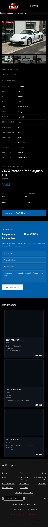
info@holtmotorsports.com (23, 504)
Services (42, 473)
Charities (42, 483)
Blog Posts (13, 520)
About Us (24, 473)
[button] (33, 6)
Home (4, 473)
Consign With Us (40, 478)
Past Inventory (8, 483)
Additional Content (31, 520)
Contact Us (24, 483)
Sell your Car (7, 488)
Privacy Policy (32, 514)
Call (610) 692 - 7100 (24, 493)
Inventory (6, 477)
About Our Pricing (23, 478)
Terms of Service (17, 514)
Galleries (24, 488)
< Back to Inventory (13, 498)
